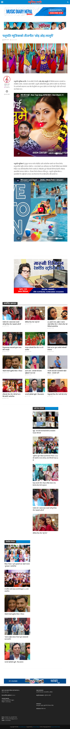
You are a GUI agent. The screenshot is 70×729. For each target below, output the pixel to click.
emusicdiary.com (22, 727)
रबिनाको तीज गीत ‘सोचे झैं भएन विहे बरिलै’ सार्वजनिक (11, 395)
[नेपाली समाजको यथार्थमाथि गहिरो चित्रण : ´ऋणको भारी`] (57, 362)
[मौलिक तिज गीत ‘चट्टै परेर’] (35, 313)
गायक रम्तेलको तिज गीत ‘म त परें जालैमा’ (34, 348)
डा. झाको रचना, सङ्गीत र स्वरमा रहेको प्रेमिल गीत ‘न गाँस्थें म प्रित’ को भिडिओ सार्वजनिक (57, 324)
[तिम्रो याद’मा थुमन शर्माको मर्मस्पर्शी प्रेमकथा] (57, 339)
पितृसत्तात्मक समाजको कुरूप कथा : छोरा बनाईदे (12, 348)
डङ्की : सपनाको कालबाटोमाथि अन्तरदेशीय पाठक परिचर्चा (44, 432)
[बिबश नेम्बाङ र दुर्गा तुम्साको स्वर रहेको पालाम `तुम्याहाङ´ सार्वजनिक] (17, 553)
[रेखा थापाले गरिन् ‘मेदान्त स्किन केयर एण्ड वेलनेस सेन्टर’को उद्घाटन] (45, 472)
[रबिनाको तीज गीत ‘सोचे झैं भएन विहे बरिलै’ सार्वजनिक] (12, 385)
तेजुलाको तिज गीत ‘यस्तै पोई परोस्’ (57, 394)
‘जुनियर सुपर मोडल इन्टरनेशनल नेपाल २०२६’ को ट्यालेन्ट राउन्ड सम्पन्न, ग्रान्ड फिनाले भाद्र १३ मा (45, 458)
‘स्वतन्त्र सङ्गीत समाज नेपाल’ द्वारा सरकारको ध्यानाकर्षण (16, 638)
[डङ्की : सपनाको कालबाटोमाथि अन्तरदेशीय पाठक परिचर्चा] (45, 420)
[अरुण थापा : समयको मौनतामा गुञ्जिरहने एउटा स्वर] (35, 362)
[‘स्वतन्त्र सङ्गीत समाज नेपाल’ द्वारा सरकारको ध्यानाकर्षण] (17, 626)
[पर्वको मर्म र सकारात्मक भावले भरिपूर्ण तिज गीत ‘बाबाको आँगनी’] (12, 313)
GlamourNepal (36, 727)
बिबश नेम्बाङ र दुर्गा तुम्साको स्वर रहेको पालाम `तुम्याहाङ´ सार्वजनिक (17, 565)
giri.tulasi (7, 86)
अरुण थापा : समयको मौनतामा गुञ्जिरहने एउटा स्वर (33, 372)
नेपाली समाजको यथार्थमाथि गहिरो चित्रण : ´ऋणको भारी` (57, 372)
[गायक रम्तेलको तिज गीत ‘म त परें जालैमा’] (35, 339)
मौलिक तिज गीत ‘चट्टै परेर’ (32, 322)
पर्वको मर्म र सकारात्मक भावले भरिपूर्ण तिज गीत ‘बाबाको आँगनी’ (12, 323)
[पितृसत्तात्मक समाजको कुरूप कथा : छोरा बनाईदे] (12, 339)
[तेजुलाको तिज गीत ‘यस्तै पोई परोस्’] (57, 385)
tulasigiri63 (7, 87)
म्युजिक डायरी (6, 40)
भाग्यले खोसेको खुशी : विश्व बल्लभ (34, 394)
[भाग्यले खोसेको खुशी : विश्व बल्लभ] (35, 385)
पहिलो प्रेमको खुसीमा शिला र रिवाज (12, 371)
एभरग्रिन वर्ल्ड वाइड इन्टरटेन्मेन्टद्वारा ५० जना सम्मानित (17, 590)
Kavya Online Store (55, 727)
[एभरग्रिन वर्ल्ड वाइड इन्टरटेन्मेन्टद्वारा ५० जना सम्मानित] (17, 578)
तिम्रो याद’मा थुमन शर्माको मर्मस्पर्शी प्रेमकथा (57, 348)
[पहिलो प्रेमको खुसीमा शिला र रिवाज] (12, 362)
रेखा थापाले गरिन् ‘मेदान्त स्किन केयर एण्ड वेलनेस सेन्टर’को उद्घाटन (44, 484)
